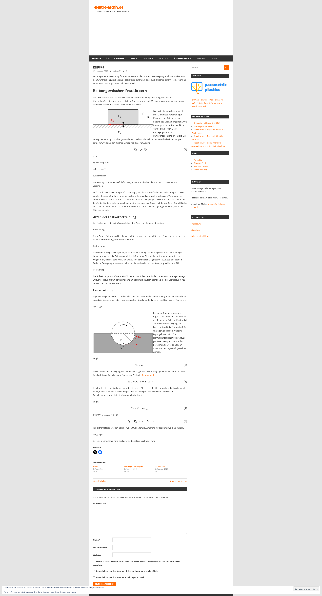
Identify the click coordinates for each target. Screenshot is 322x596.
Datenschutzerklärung (200, 236)
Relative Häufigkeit (178, 481)
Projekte (162, 58)
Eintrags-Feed (200, 163)
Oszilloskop (160, 466)
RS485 (95, 466)
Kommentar (99, 503)
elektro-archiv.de (108, 7)
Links (214, 58)
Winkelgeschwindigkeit (133, 466)
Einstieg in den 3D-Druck (204, 126)
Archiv (134, 58)
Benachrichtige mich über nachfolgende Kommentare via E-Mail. (127, 571)
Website (97, 555)
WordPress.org (200, 169)
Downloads (201, 58)
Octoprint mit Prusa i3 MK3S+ (207, 123)
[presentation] (140, 149)
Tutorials (147, 58)
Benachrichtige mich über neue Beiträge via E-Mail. (120, 577)
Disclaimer (195, 230)
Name (96, 540)
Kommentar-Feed (201, 166)
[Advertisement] (161, 36)
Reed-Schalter (100, 481)
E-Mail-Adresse (100, 547)
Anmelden (198, 160)
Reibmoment (148, 375)
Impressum (196, 223)
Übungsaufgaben (181, 58)
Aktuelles (96, 58)
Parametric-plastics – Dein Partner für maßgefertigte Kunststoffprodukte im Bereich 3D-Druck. (207, 103)
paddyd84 (117, 71)
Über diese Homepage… (116, 58)
